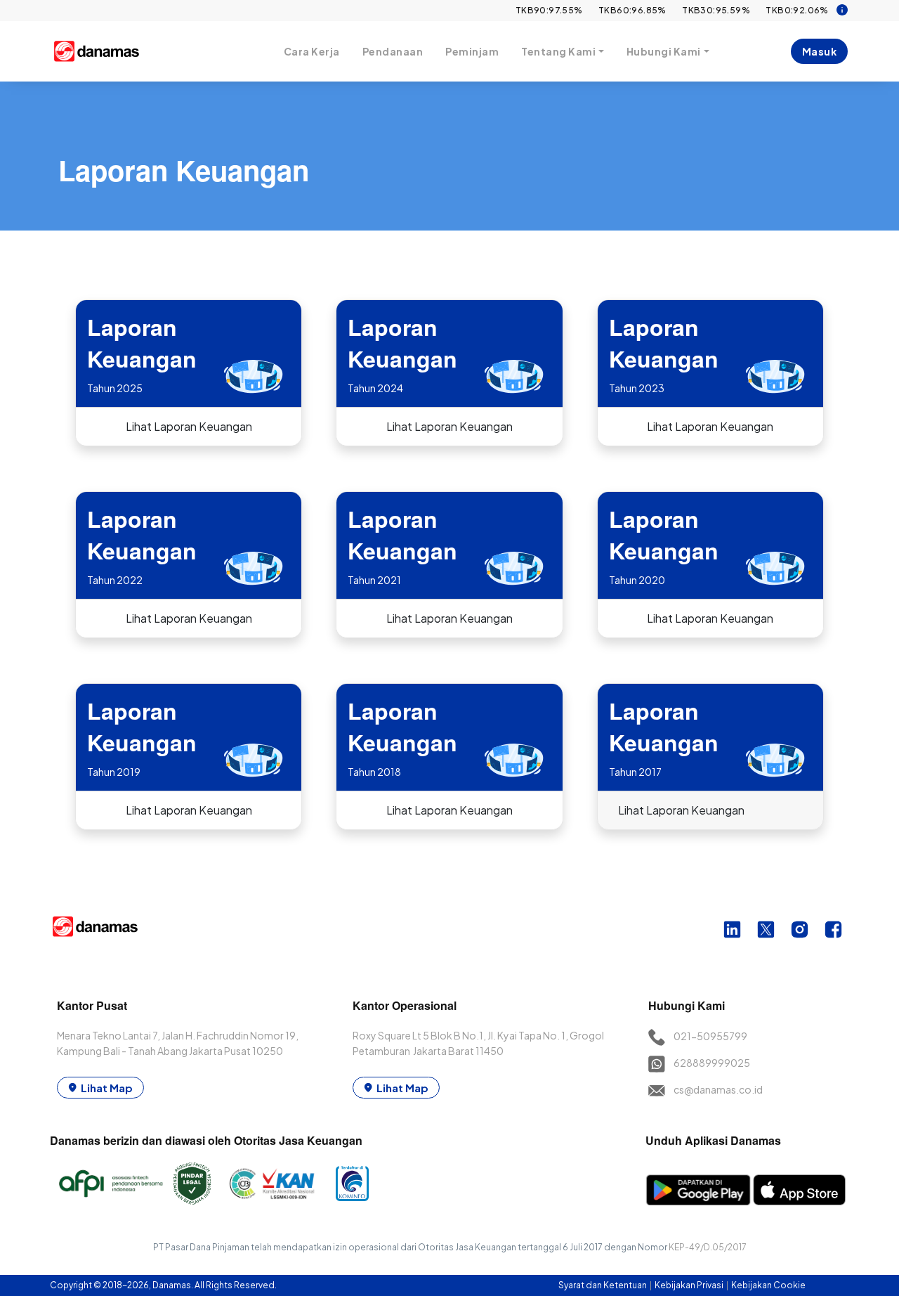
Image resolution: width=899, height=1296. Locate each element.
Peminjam (472, 51)
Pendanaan (393, 51)
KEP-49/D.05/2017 (708, 1247)
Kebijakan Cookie (768, 1285)
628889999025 (712, 1062)
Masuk (819, 51)
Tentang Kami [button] (558, 51)
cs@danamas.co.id (718, 1089)
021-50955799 (710, 1036)
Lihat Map (107, 1087)
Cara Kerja (312, 51)
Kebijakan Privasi (690, 1285)
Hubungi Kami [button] (663, 51)
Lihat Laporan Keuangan (189, 426)
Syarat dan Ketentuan (603, 1285)
